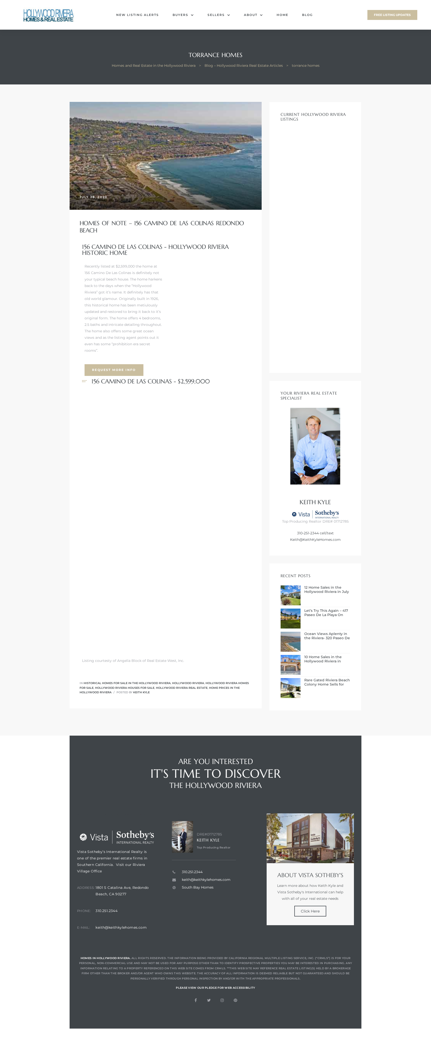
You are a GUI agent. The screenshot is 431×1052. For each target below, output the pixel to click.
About (250, 15)
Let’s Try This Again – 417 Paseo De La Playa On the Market (326, 613)
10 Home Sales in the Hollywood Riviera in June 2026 (323, 659)
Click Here (310, 911)
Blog (307, 15)
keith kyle (141, 692)
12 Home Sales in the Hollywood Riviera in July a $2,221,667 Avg (326, 589)
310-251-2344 (308, 533)
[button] (392, 15)
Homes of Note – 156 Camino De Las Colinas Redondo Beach (162, 226)
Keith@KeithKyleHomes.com (315, 539)
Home (282, 15)
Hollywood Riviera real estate (182, 688)
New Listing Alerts (137, 15)
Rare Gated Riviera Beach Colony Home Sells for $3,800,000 (327, 682)
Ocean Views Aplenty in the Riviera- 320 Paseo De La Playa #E (327, 636)
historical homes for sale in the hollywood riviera (127, 683)
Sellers (216, 15)
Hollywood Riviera (188, 683)
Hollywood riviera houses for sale (124, 688)
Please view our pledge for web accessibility (215, 987)
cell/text (326, 533)
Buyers (180, 15)
